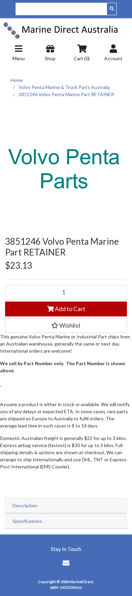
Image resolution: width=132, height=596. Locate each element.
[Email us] (66, 563)
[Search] (112, 9)
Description (25, 505)
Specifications (27, 521)
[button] (66, 325)
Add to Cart (69, 308)
